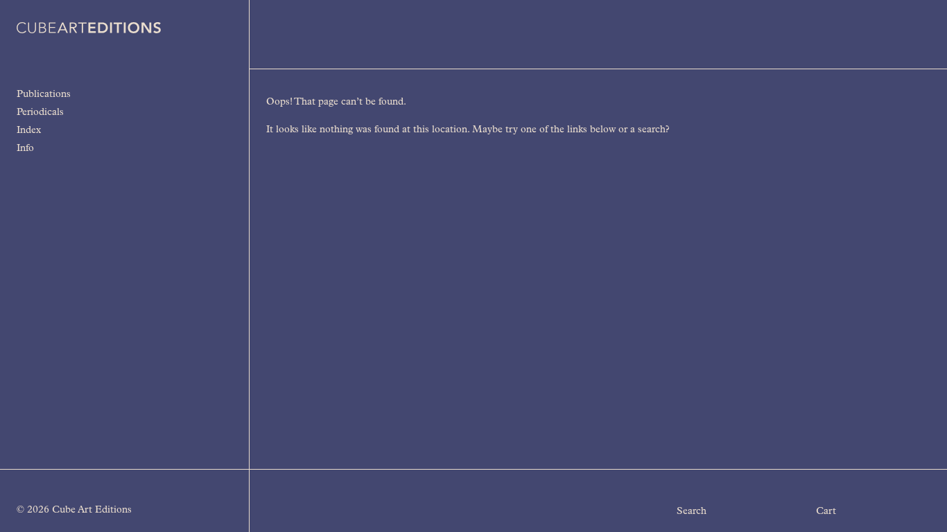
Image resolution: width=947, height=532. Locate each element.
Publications (44, 95)
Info (25, 149)
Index (29, 131)
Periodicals (40, 113)
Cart (826, 512)
